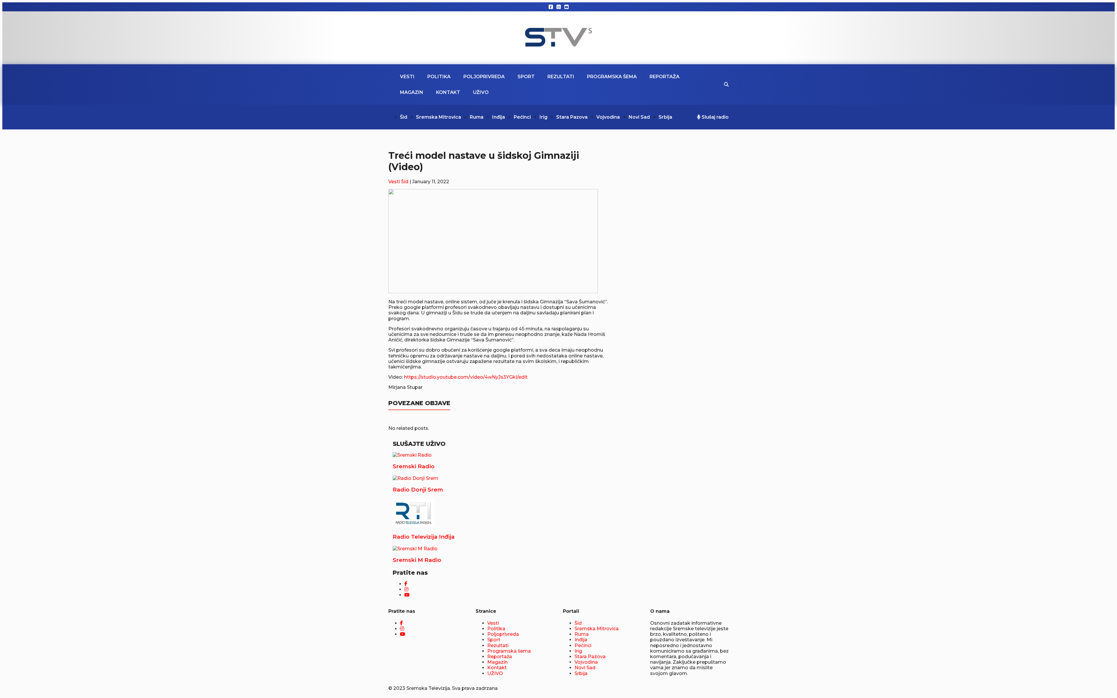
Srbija (665, 117)
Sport (526, 76)
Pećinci (522, 117)
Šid (403, 117)
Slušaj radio (714, 117)
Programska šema (612, 76)
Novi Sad (639, 117)
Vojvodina (608, 117)
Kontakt (448, 92)
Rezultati (560, 76)
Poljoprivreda (484, 76)
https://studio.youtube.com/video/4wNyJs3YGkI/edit (466, 377)
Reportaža (665, 76)
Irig (543, 117)
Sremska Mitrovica (438, 117)
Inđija (498, 117)
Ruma (476, 117)
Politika (439, 76)
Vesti (407, 76)
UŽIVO (481, 92)
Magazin (411, 92)
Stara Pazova (572, 117)
